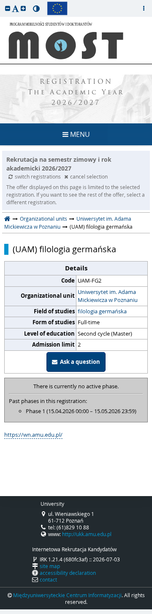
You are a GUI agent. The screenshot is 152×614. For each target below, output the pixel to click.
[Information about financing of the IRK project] (57, 8)
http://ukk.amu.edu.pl (86, 534)
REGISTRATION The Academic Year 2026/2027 (76, 93)
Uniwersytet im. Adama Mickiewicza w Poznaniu (108, 296)
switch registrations (38, 176)
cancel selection (89, 176)
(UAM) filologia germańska (64, 249)
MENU (79, 134)
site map (50, 566)
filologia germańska (102, 311)
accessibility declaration (68, 572)
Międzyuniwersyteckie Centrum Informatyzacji (67, 595)
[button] (7, 8)
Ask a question (78, 362)
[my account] (143, 8)
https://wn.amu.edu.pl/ (33, 434)
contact (48, 579)
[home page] (7, 218)
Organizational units (43, 218)
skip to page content (2, 2)
